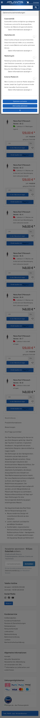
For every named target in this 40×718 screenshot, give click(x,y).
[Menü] (2, 2)
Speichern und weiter (20, 101)
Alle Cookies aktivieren (20, 106)
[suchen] (36, 7)
